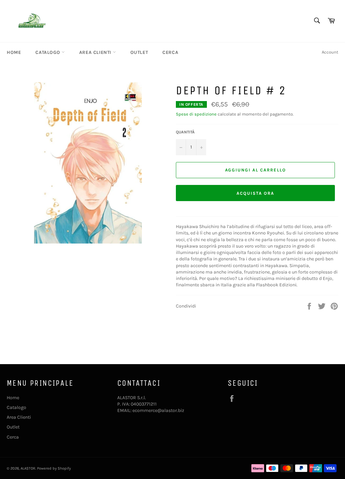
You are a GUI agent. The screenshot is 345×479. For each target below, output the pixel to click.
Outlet (139, 52)
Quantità (185, 132)
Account (330, 52)
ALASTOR (28, 468)
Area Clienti (96, 52)
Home (14, 52)
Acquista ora (255, 193)
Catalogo (48, 52)
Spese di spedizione (196, 114)
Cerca (170, 52)
